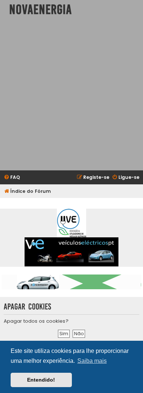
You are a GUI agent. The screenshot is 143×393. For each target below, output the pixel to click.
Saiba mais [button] (92, 361)
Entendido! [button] (41, 380)
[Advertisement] (71, 95)
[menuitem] (12, 178)
